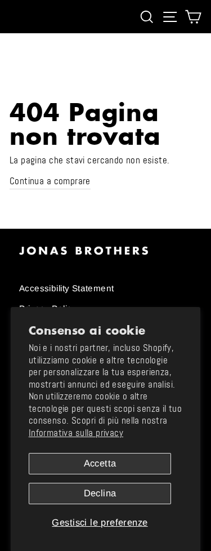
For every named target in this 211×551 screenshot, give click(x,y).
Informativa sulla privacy (76, 433)
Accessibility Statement (66, 288)
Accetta (100, 463)
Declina (100, 493)
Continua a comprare (50, 181)
